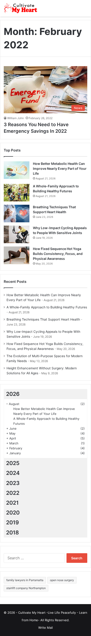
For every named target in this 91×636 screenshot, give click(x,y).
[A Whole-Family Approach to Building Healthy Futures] (16, 192)
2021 (12, 503)
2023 (13, 483)
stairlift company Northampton (26, 588)
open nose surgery (62, 580)
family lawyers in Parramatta (24, 580)
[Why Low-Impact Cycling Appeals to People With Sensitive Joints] (16, 234)
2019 (12, 522)
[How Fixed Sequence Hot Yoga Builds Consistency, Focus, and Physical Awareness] (16, 255)
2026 (13, 394)
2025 (13, 463)
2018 (12, 532)
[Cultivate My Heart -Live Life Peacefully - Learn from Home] (22, 8)
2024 (13, 473)
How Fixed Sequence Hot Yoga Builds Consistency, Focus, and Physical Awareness (58, 254)
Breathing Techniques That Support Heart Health (43, 319)
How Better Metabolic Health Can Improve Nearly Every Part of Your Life (60, 168)
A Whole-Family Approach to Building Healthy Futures (47, 307)
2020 (13, 512)
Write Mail (45, 627)
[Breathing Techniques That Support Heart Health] (16, 213)
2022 (12, 493)
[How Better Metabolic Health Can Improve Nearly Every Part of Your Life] (16, 170)
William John (15, 118)
